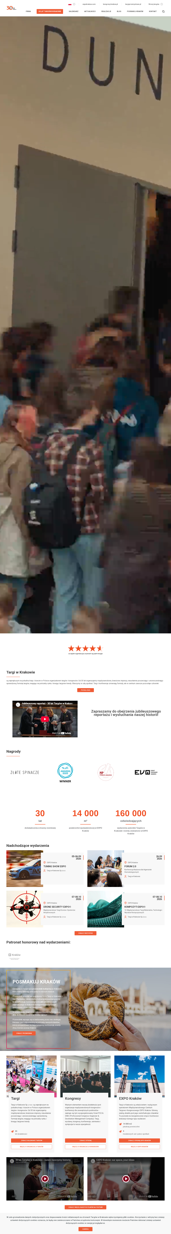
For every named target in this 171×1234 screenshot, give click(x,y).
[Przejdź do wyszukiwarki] (163, 11)
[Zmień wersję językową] (71, 4)
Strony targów (154, 4)
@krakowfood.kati (48, 1002)
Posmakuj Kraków (135, 11)
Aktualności (90, 11)
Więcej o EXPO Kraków (139, 1147)
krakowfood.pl (19, 1002)
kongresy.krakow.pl (110, 4)
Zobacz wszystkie (85, 933)
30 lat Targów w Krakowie (50, 11)
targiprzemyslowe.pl (133, 4)
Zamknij (85, 1229)
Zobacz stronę (86, 1140)
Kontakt (153, 11)
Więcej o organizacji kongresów (85, 1147)
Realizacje (106, 11)
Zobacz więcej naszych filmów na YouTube (85, 1207)
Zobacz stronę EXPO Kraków (139, 1140)
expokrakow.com (89, 4)
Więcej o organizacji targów (31, 1147)
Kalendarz (73, 11)
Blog (119, 11)
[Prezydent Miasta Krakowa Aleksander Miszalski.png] (14, 955)
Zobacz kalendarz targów (31, 1140)
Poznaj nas (85, 690)
